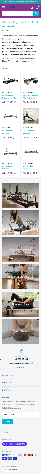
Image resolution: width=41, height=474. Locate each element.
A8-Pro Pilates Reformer (8, 167)
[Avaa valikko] (3, 7)
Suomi (6, 432)
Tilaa (8, 421)
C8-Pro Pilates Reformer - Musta (9, 96)
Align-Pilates (7, 92)
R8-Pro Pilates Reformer (28, 167)
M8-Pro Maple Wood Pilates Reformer (30, 96)
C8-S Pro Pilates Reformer (29, 132)
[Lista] (38, 68)
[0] (36, 7)
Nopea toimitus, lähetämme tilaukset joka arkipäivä (20, 2)
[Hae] (36, 13)
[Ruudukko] (34, 68)
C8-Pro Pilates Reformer (8, 132)
